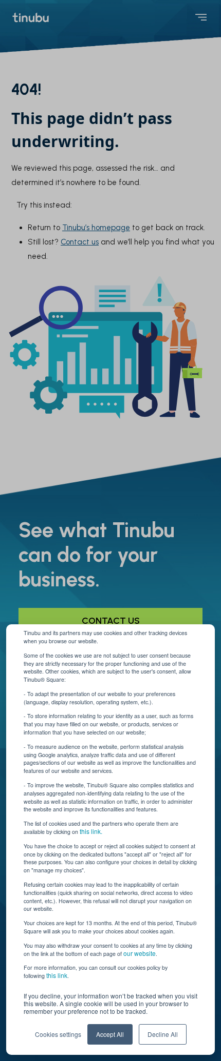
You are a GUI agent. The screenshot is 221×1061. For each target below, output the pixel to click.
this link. (91, 831)
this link (56, 975)
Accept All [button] (110, 1034)
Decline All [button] (163, 1034)
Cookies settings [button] (58, 1034)
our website (139, 953)
